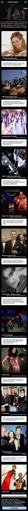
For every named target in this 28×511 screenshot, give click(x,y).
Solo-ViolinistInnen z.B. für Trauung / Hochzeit (15, 27)
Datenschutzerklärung (20, 502)
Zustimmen (14, 508)
